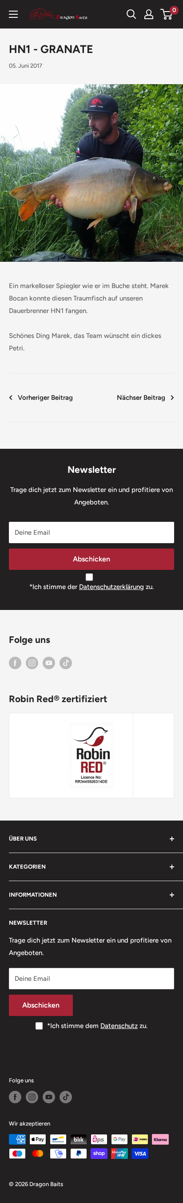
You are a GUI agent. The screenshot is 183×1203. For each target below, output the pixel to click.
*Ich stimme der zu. (91, 587)
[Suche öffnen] (131, 14)
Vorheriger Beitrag (45, 398)
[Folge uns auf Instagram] (32, 662)
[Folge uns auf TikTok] (66, 662)
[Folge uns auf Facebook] (15, 662)
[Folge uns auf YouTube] (49, 662)
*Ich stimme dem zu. (97, 1026)
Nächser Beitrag (141, 398)
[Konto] (148, 14)
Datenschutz (119, 1026)
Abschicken (91, 559)
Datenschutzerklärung (111, 587)
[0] (166, 14)
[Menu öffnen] (13, 14)
